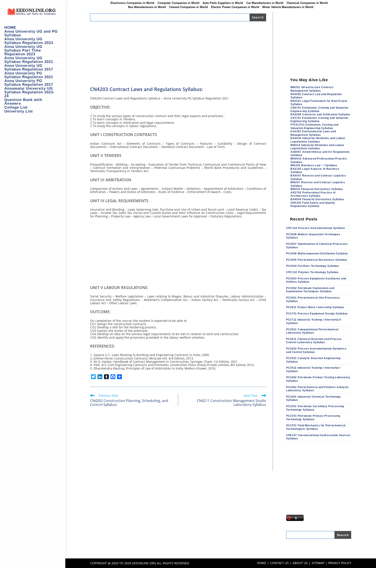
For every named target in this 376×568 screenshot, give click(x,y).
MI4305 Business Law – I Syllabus (313, 165)
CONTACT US (279, 563)
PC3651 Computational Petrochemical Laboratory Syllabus (312, 331)
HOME (261, 563)
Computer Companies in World (178, 3)
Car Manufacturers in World (264, 3)
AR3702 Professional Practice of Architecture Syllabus (313, 194)
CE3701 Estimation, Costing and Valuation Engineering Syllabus (319, 119)
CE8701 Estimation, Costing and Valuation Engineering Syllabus (319, 109)
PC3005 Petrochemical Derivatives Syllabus (316, 259)
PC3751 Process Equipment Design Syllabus (317, 313)
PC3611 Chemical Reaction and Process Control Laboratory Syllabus (314, 341)
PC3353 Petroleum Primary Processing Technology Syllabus (313, 417)
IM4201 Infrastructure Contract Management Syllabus (311, 89)
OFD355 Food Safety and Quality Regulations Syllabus (312, 204)
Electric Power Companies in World (235, 7)
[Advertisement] (178, 53)
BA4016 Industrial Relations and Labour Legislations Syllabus (318, 140)
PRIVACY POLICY (339, 563)
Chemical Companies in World (307, 3)
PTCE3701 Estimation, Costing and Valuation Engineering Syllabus (314, 126)
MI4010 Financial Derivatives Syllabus (316, 189)
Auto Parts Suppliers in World (223, 3)
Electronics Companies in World (132, 3)
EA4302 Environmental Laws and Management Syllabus (313, 133)
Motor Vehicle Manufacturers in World (287, 7)
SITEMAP (318, 563)
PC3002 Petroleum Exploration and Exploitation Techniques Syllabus (310, 290)
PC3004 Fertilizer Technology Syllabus (312, 265)
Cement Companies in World (188, 7)
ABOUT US (300, 563)
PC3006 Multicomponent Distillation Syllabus (317, 253)
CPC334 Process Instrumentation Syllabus (315, 228)
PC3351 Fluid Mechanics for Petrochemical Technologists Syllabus (316, 427)
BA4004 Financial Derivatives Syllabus (317, 199)
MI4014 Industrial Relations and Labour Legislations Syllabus (317, 147)
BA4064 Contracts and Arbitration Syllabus (320, 114)
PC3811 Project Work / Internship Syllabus (315, 307)
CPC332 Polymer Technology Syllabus (312, 272)
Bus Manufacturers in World (147, 7)
